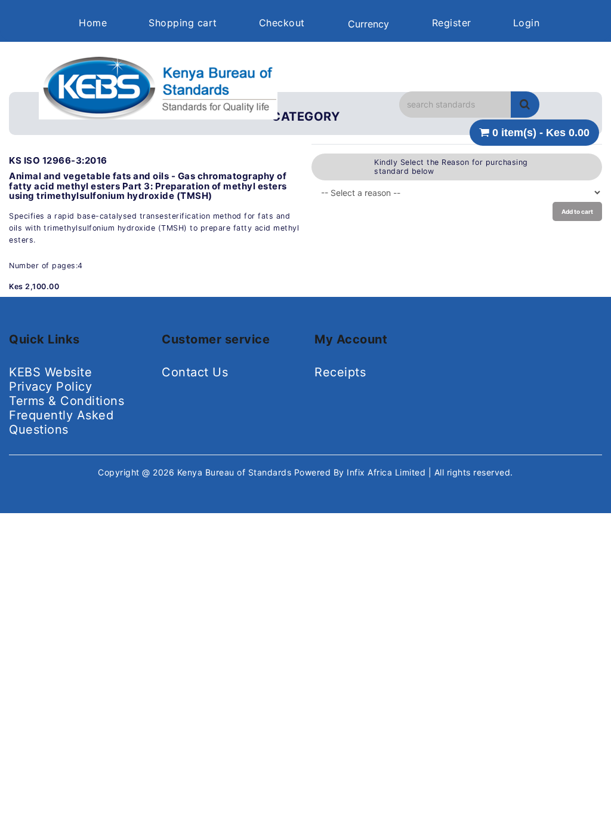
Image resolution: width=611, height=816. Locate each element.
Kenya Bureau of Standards (235, 472)
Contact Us (195, 372)
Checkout (282, 23)
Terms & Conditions (66, 401)
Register (451, 23)
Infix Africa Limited (387, 472)
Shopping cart (183, 23)
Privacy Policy (50, 386)
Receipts (340, 372)
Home (93, 23)
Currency (368, 24)
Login (526, 23)
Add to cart (577, 211)
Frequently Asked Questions (61, 422)
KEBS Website (50, 372)
